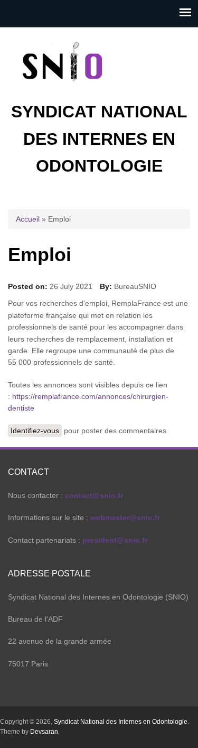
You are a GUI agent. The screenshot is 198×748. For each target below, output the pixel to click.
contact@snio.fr (94, 495)
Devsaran (44, 731)
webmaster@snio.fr (125, 517)
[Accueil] (63, 92)
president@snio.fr (114, 540)
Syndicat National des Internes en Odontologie (99, 138)
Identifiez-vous (35, 430)
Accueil (28, 219)
